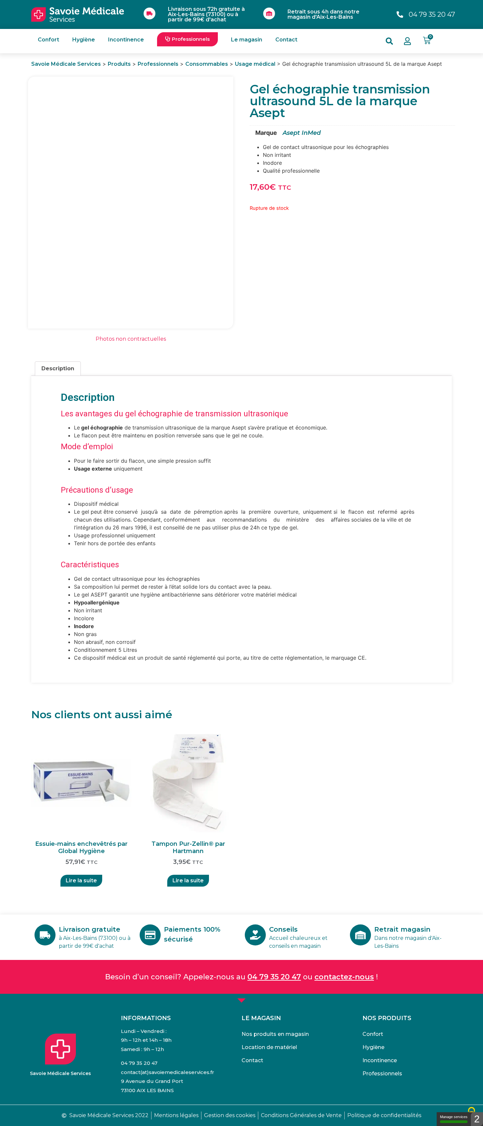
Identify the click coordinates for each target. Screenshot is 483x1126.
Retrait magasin (402, 929)
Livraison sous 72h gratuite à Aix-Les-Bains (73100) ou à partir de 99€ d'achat (206, 14)
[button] (187, 39)
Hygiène (83, 40)
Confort (48, 40)
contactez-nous (344, 976)
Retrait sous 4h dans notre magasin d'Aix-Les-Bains (323, 14)
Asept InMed (302, 132)
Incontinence (126, 40)
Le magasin (246, 40)
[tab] (58, 368)
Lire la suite (81, 880)
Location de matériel (269, 1047)
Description (57, 368)
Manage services (454, 1117)
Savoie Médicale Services (60, 1073)
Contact (286, 40)
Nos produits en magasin (275, 1034)
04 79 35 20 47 (274, 976)
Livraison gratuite (89, 929)
